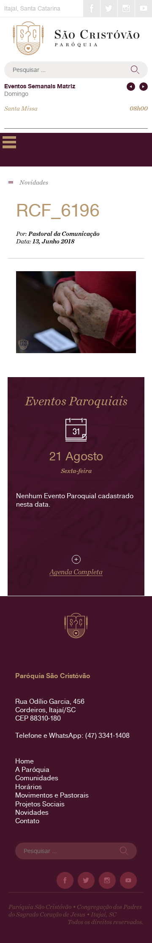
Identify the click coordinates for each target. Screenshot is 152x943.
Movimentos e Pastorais (52, 795)
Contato (27, 820)
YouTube (143, 8)
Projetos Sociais (40, 804)
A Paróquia (32, 769)
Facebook (91, 8)
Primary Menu (9, 142)
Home (24, 761)
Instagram (126, 8)
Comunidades (36, 778)
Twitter (108, 8)
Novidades (32, 812)
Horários (28, 786)
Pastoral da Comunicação (64, 234)
